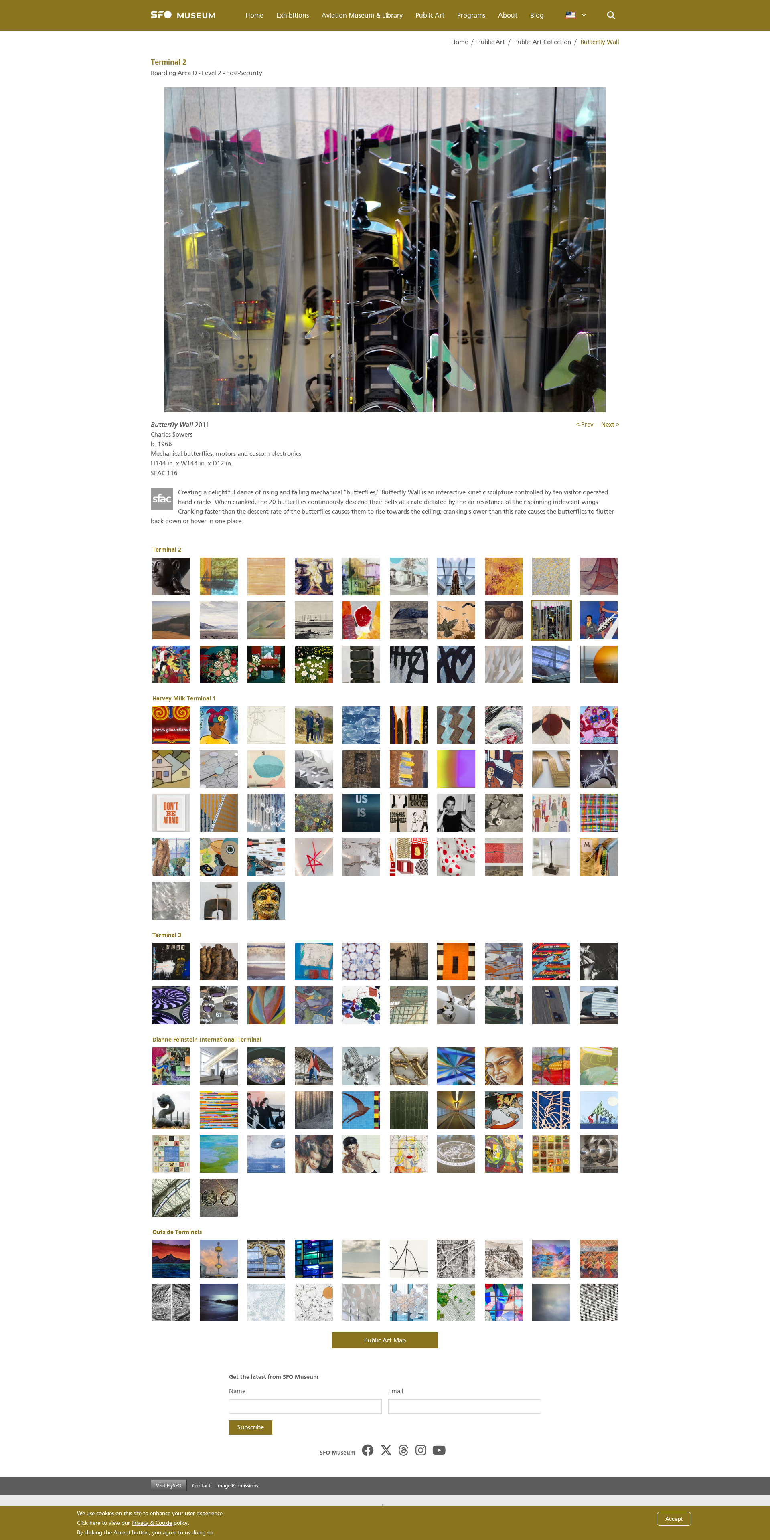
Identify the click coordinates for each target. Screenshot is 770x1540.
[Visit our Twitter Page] (386, 1451)
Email (395, 1391)
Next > (610, 424)
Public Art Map (385, 1340)
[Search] (611, 15)
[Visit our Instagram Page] (420, 1451)
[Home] (183, 15)
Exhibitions (292, 15)
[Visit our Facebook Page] (368, 1451)
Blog (537, 15)
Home (254, 15)
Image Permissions (237, 1486)
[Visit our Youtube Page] (439, 1451)
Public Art (429, 15)
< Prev (585, 424)
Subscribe (250, 1427)
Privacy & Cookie (152, 1523)
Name (237, 1391)
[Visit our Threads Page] (403, 1451)
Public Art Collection (542, 42)
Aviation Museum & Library (362, 15)
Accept (674, 1519)
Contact (201, 1486)
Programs (471, 15)
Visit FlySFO (169, 1486)
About (507, 15)
